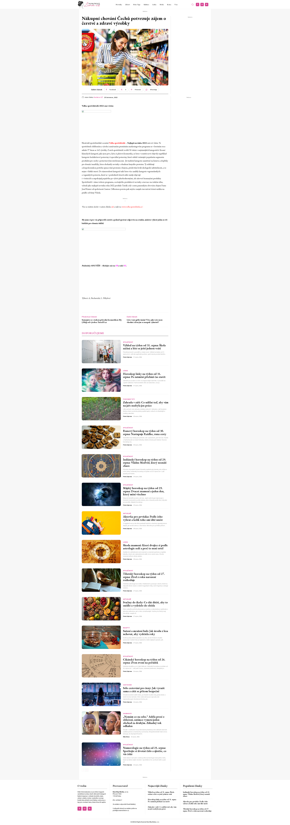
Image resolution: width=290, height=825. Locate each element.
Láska (125, 370)
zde (112, 206)
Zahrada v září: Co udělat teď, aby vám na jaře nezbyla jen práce (145, 403)
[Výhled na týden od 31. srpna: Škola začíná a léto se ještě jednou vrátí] (101, 351)
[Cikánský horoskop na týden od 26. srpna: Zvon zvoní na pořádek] (101, 665)
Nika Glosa (126, 737)
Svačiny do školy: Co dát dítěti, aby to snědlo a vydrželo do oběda (145, 603)
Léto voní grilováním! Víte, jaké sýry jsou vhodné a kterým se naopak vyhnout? (144, 321)
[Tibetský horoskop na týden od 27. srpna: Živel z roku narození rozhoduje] (101, 580)
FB (116, 265)
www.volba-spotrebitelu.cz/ (132, 206)
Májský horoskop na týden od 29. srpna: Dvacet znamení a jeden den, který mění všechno (143, 491)
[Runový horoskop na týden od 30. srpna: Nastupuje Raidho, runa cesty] (101, 437)
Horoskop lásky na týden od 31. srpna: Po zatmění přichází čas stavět (144, 375)
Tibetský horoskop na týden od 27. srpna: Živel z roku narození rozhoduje (144, 577)
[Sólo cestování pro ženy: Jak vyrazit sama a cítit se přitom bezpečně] (101, 694)
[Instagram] (202, 4)
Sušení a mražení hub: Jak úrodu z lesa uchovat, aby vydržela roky (145, 632)
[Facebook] (197, 4)
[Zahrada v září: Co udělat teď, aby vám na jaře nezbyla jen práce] (101, 408)
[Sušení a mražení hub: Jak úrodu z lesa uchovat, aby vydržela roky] (101, 637)
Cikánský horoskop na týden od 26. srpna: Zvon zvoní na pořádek (144, 661)
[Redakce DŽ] (83, 97)
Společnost (128, 342)
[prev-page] (83, 770)
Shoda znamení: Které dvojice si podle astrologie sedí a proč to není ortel (145, 546)
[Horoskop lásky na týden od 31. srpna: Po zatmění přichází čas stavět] (101, 380)
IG (125, 265)
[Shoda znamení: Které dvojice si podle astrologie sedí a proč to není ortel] (101, 551)
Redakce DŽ (98, 97)
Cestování (127, 685)
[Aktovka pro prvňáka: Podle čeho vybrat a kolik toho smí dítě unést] (101, 523)
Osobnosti (127, 713)
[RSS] (206, 4)
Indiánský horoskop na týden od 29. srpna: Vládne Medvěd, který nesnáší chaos (144, 463)
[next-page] (86, 770)
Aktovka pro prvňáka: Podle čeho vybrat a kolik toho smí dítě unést (143, 518)
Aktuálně (127, 513)
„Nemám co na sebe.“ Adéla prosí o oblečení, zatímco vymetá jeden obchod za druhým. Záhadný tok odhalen (143, 721)
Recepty (126, 628)
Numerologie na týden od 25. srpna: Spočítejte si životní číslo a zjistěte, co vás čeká (144, 751)
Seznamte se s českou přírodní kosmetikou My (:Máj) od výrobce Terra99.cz (102, 321)
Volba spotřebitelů (117, 143)
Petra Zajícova (127, 357)
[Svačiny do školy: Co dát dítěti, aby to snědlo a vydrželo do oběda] (101, 608)
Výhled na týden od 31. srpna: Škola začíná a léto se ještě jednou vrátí (144, 346)
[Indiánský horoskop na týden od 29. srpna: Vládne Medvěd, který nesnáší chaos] (101, 465)
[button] (192, 4)
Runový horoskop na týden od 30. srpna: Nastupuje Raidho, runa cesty (144, 432)
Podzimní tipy (129, 399)
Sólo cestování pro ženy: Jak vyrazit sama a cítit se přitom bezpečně (144, 689)
